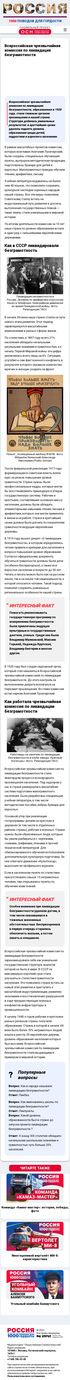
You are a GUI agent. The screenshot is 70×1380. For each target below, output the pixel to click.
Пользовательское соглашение (26, 1376)
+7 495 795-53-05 (16, 1359)
